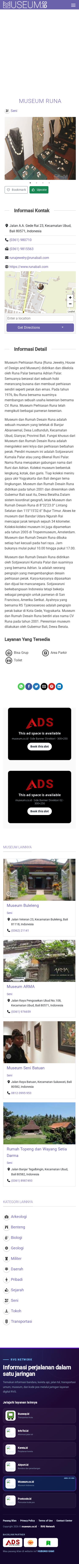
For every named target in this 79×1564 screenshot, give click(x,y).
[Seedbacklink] (30, 1542)
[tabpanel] (40, 148)
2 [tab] (37, 183)
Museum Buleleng (23, 905)
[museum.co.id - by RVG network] (25, 4)
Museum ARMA (21, 986)
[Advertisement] (39, 51)
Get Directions (29, 328)
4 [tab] (50, 183)
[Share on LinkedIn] (59, 686)
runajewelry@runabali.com (29, 258)
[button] (73, 5)
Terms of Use (46, 1520)
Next (71, 148)
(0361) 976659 (21, 1012)
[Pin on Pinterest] (51, 686)
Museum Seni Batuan (26, 1068)
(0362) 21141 (20, 930)
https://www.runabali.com (28, 267)
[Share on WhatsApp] (21, 686)
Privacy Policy (27, 1520)
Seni (9, 913)
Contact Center (64, 1520)
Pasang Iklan (9, 1520)
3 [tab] (43, 183)
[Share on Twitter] (36, 686)
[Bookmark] (8, 894)
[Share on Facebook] (28, 686)
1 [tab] (31, 183)
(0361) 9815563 (21, 249)
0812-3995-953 (21, 1093)
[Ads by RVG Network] (12, 1542)
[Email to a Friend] (44, 686)
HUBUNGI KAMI (46, 1551)
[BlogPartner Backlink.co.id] (48, 1542)
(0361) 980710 (20, 240)
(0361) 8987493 (21, 1180)
